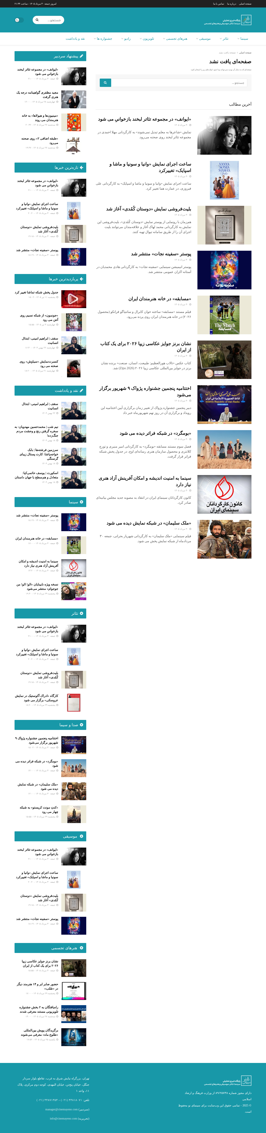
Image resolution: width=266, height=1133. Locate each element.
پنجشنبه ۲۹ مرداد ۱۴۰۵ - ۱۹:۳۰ (41, 593)
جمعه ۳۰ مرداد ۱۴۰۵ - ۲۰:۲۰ (42, 213)
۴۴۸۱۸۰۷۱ (75, 1100)
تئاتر (225, 38)
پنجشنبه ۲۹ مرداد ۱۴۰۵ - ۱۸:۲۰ (41, 705)
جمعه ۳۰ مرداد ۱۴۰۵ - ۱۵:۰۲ (42, 747)
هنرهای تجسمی (176, 38)
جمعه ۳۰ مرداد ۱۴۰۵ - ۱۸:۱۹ (42, 255)
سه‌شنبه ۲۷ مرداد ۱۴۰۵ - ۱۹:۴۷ (41, 147)
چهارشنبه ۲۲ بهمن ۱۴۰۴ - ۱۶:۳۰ (40, 347)
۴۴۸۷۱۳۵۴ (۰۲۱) (47, 1100)
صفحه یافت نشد (227, 52)
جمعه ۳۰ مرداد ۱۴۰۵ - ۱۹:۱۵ (42, 236)
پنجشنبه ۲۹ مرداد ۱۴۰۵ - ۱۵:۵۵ (41, 816)
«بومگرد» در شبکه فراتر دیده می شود (155, 433)
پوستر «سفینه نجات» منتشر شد (161, 253)
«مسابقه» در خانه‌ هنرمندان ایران (159, 298)
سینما (244, 38)
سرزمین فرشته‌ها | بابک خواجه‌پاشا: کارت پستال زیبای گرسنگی (39, 454)
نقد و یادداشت (75, 38)
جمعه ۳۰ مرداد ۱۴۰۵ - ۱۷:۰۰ (42, 543)
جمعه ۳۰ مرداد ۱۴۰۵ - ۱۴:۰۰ (42, 770)
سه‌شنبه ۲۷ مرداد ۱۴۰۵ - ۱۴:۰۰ (41, 1016)
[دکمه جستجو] (38, 20)
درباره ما (231, 3)
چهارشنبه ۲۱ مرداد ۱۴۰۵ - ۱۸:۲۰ (40, 370)
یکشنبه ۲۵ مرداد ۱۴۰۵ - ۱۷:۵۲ (41, 1039)
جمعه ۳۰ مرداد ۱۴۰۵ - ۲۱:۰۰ (42, 78)
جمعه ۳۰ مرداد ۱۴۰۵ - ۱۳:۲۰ (42, 570)
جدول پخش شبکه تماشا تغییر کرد (36, 292)
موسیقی (205, 38)
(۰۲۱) (64, 1100)
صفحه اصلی (245, 3)
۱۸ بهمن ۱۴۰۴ (49, 440)
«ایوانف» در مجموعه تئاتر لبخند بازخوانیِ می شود (144, 119)
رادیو (127, 38)
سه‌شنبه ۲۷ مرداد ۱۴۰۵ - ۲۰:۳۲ (41, 124)
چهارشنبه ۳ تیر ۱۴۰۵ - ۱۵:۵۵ (42, 324)
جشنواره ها (104, 38)
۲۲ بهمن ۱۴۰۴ (49, 413)
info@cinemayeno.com (63, 1118)
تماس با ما (218, 3)
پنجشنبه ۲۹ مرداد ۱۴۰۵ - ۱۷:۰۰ (41, 993)
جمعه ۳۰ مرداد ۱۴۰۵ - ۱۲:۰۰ (42, 793)
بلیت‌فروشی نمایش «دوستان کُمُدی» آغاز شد (148, 208)
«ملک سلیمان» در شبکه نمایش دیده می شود (149, 523)
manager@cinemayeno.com (61, 1109)
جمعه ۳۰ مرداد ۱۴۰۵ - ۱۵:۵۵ (42, 970)
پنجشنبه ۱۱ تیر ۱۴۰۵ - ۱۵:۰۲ (42, 297)
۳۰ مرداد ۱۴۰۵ (181, 125)
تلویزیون (148, 38)
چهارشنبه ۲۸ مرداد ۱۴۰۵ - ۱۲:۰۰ (40, 101)
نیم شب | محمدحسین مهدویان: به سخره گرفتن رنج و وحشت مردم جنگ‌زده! (36, 431)
